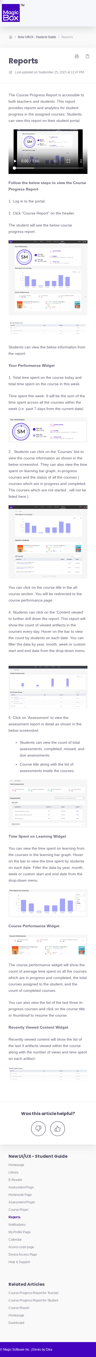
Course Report (19, 1308)
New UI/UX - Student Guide (37, 37)
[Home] (12, 13)
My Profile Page (19, 1232)
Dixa (49, 1349)
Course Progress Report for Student (33, 1300)
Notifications (17, 1225)
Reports (67, 37)
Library (13, 1172)
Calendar (15, 1239)
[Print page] (77, 56)
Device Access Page (23, 1254)
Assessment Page (21, 1187)
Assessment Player (22, 1202)
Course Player (19, 1210)
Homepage (16, 1165)
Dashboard (16, 1323)
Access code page (21, 1247)
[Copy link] (87, 56)
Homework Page (20, 1195)
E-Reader (15, 1180)
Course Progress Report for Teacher (34, 1293)
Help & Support (19, 1262)
